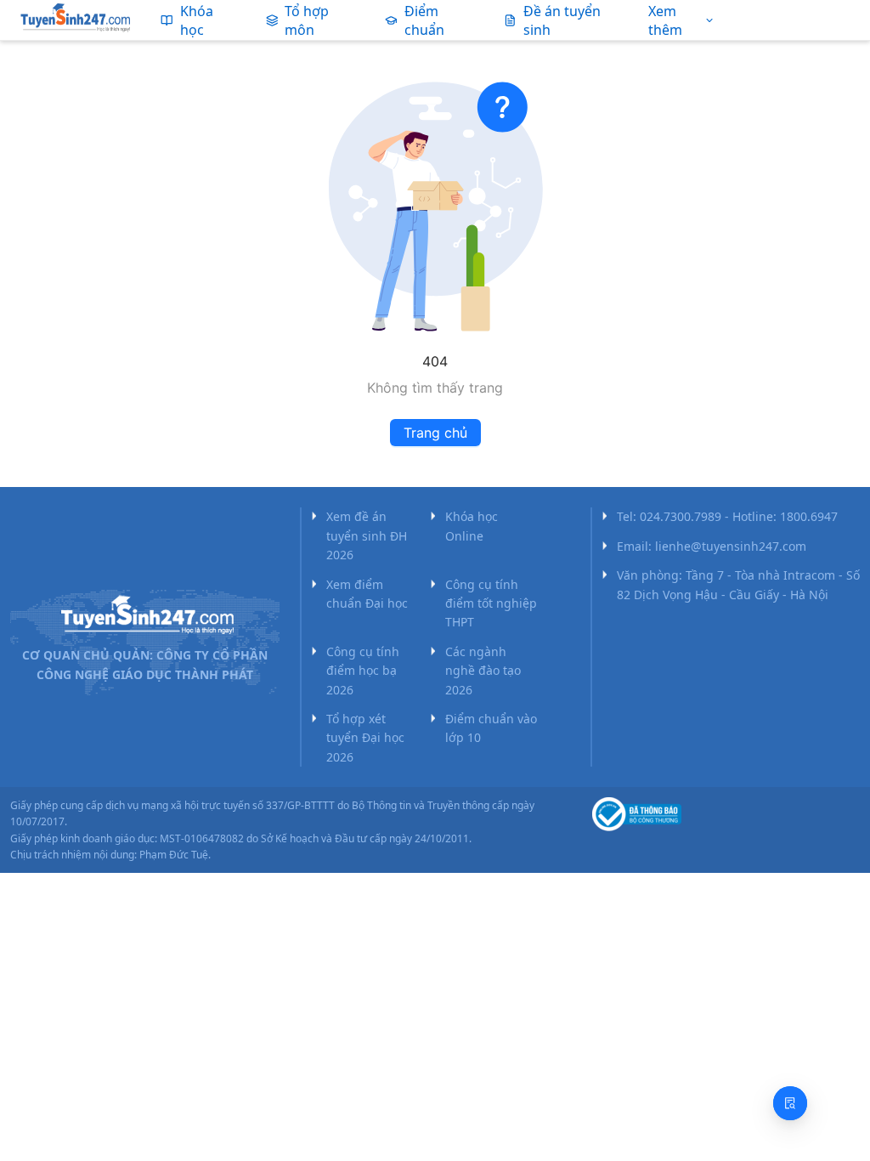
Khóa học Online (471, 525)
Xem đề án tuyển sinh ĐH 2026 (366, 535)
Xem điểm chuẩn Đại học (367, 593)
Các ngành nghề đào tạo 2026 (483, 670)
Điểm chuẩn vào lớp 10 (491, 728)
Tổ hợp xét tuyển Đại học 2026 (365, 738)
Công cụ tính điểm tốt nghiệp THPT (491, 603)
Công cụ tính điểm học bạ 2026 (362, 670)
